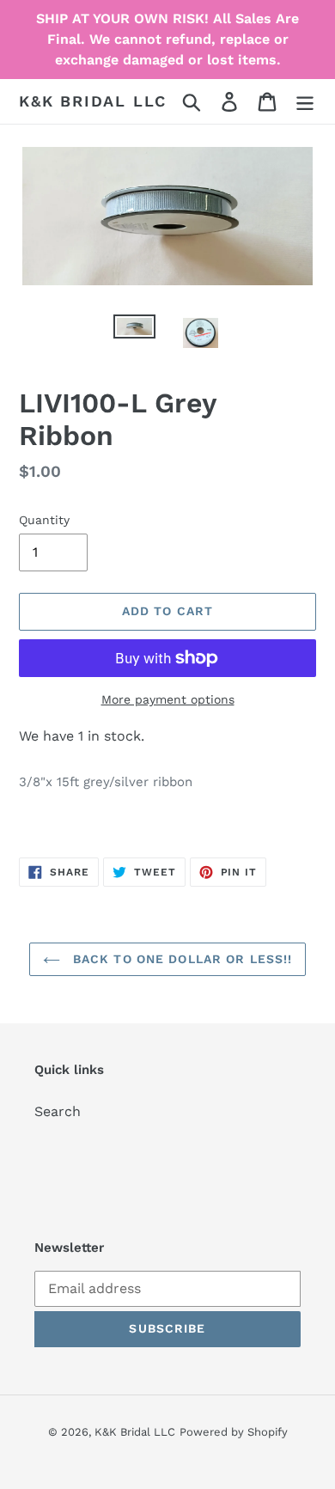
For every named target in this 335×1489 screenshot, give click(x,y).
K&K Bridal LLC (93, 101)
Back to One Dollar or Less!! (180, 959)
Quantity (44, 520)
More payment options (167, 699)
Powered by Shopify (234, 1431)
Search (57, 1111)
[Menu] (305, 101)
